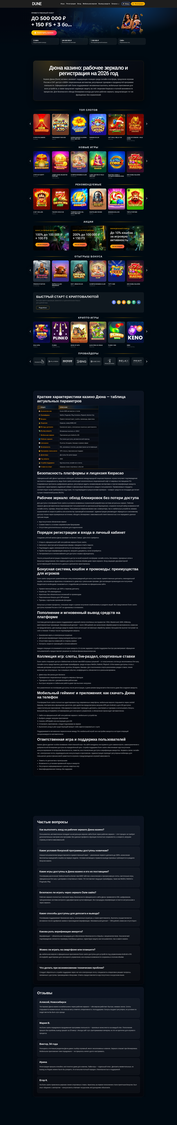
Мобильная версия (90, 4)
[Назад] (30, 124)
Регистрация (71, 4)
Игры (63, 4)
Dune (36, 4)
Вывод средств (104, 4)
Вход (79, 4)
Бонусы (115, 4)
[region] (88, 127)
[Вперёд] (146, 124)
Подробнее (43, 307)
